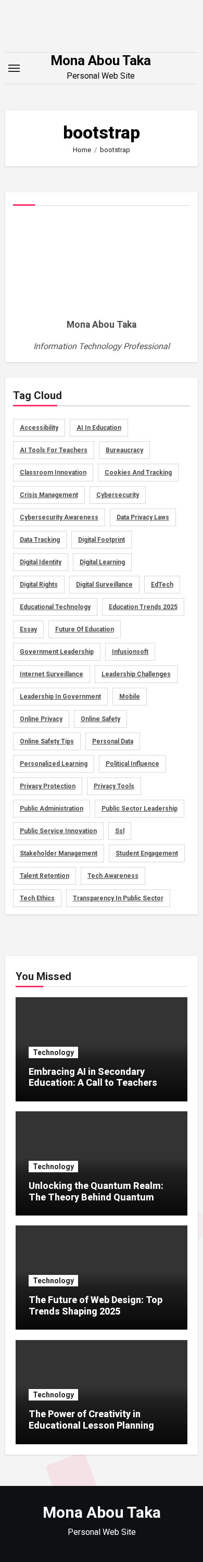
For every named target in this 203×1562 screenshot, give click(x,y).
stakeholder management (58, 853)
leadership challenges (136, 674)
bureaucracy (124, 450)
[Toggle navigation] (14, 68)
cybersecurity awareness (59, 517)
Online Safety (100, 719)
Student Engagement (147, 853)
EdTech (162, 584)
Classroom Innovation (53, 472)
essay (28, 629)
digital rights (39, 584)
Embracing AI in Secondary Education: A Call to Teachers (93, 1077)
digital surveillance (104, 584)
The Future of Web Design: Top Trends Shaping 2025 (95, 1305)
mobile (129, 696)
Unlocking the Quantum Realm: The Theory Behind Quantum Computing (96, 1196)
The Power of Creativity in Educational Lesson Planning (91, 1419)
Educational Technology (55, 607)
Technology (53, 1052)
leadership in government (60, 696)
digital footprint (101, 539)
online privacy (41, 719)
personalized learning (53, 763)
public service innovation (58, 831)
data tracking (40, 539)
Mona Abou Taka (100, 60)
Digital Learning (102, 562)
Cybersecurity (117, 495)
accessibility (39, 427)
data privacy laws (143, 517)
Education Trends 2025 (143, 607)
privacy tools (114, 786)
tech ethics (37, 898)
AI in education (99, 427)
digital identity (40, 562)
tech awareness (112, 875)
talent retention (44, 875)
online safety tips (47, 741)
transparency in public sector (118, 898)
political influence (132, 763)
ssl (119, 831)
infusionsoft (130, 651)
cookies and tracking (138, 472)
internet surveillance (51, 674)
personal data (112, 741)
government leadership (57, 651)
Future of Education (84, 629)
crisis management (49, 495)
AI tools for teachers (53, 450)
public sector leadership (139, 808)
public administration (51, 808)
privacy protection (47, 786)
